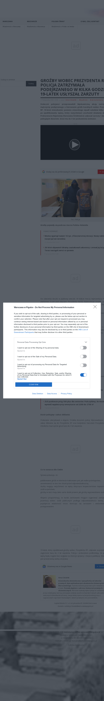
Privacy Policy (66, 394)
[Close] (95, 307)
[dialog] (52, 350)
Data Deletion (37, 394)
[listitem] (52, 342)
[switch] (83, 347)
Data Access (52, 394)
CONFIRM (33, 385)
